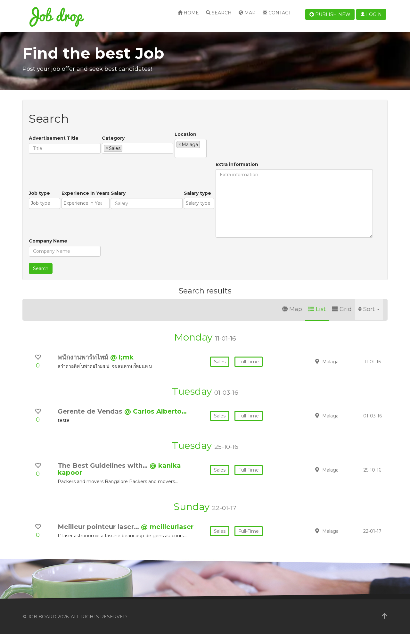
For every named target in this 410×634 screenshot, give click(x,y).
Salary (118, 193)
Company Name (48, 241)
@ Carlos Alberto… (155, 411)
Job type (39, 193)
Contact (279, 13)
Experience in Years (86, 193)
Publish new (332, 14)
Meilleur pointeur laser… (99, 527)
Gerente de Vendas (91, 411)
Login (373, 14)
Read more (342, 361)
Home (190, 13)
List (321, 309)
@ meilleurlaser (167, 527)
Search (221, 13)
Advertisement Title (53, 138)
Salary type (197, 193)
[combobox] (137, 148)
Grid (346, 309)
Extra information (237, 164)
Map (249, 13)
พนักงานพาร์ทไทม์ (84, 357)
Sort (369, 309)
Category (113, 138)
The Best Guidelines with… (104, 465)
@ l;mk (122, 357)
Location (185, 134)
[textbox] (125, 148)
